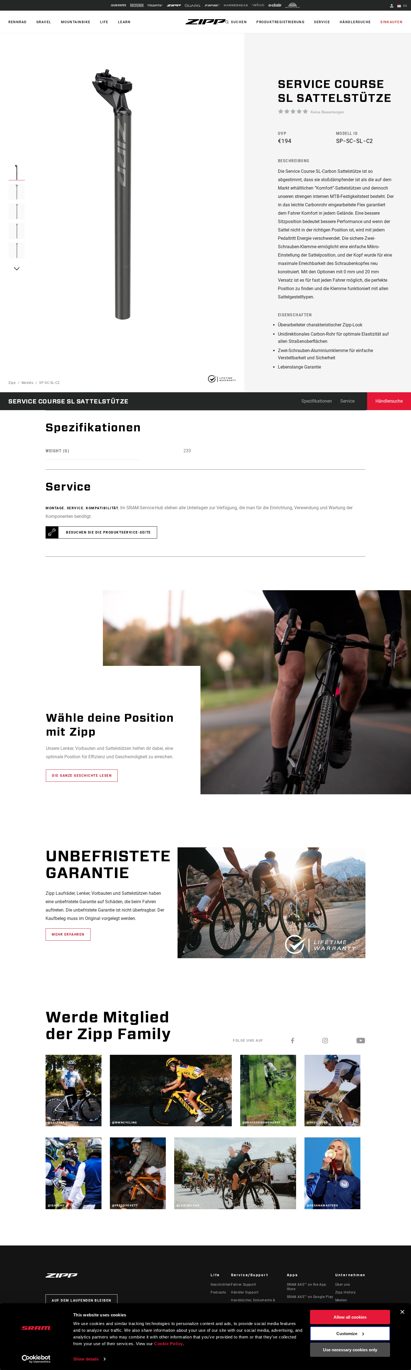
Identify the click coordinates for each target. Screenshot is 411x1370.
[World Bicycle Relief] (292, 5)
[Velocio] (258, 5)
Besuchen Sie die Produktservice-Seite (108, 532)
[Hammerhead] (236, 5)
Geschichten (221, 1285)
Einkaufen (392, 22)
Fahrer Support (243, 1285)
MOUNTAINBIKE (76, 22)
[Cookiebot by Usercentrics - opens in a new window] (36, 1359)
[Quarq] (192, 5)
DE (404, 5)
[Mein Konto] (391, 6)
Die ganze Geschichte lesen (82, 776)
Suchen (239, 22)
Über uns (342, 1285)
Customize (346, 1333)
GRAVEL (43, 22)
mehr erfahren (68, 934)
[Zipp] (174, 5)
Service (322, 22)
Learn (124, 22)
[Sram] (118, 5)
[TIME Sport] (212, 5)
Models (28, 383)
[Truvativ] (155, 5)
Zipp (12, 383)
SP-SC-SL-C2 (49, 383)
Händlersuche (355, 22)
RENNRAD (17, 22)
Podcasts (218, 1292)
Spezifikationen (316, 401)
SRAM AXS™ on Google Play (310, 1297)
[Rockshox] (136, 5)
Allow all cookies (350, 1317)
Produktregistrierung (280, 22)
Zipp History (345, 1292)
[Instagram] (325, 1040)
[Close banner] (402, 1312)
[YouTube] (361, 1040)
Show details (86, 1359)
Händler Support (245, 1292)
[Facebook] (293, 1040)
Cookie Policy (168, 1343)
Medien (341, 1300)
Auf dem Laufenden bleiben (81, 1300)
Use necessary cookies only (350, 1349)
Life (104, 22)
